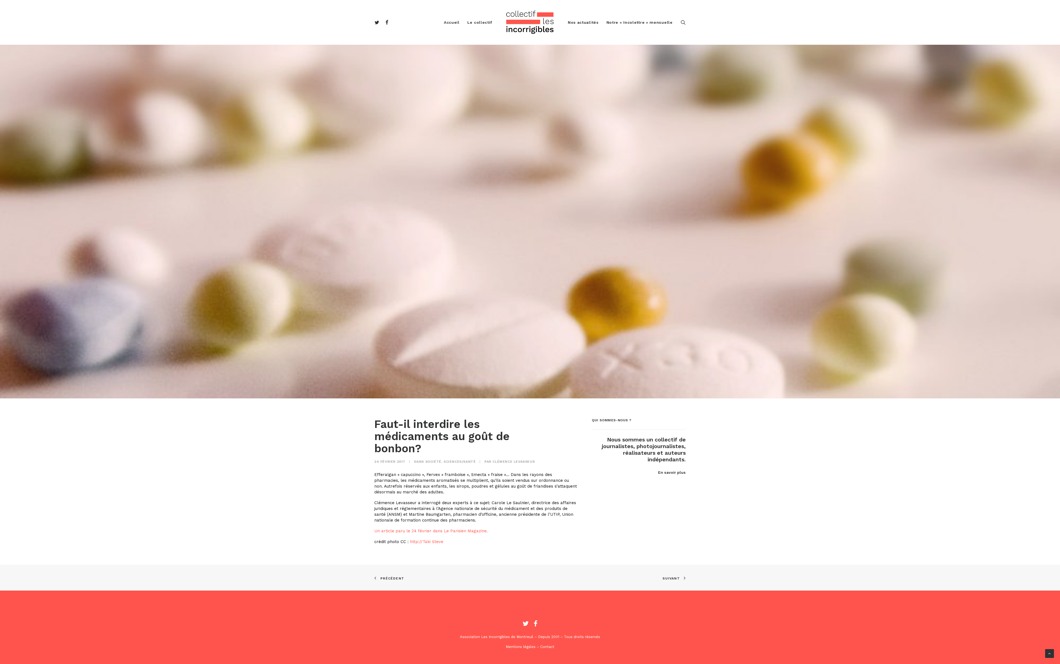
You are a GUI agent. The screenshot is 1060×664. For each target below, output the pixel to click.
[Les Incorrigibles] (530, 22)
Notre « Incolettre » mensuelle (639, 22)
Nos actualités (583, 22)
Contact (547, 647)
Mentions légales (521, 647)
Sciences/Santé (460, 462)
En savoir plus (672, 472)
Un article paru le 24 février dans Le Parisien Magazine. (431, 530)
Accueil (452, 22)
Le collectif (479, 22)
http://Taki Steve (426, 541)
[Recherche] (683, 22)
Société (433, 462)
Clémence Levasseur (513, 462)
